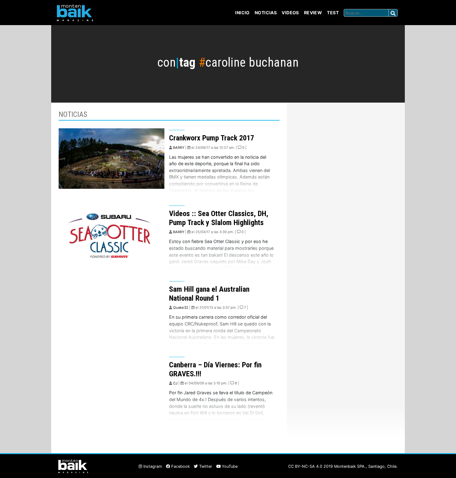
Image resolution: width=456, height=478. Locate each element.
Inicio (242, 12)
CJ (175, 383)
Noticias (266, 12)
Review (313, 12)
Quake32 (180, 307)
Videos (290, 12)
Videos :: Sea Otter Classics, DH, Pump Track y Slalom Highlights (218, 218)
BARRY (178, 147)
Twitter (205, 466)
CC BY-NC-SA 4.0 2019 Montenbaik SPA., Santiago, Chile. (343, 466)
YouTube (229, 466)
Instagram (152, 466)
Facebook (180, 466)
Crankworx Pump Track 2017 (211, 138)
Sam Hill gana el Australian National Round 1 (209, 294)
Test (333, 12)
